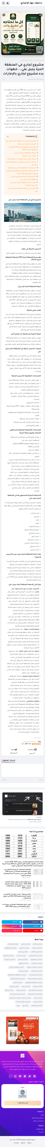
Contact (16, 1143)
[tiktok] (10, 1076)
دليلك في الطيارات (36, 963)
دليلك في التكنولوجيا (11, 948)
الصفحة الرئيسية (39, 60)
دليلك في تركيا (26, 986)
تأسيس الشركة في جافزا (27, 144)
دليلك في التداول (37, 948)
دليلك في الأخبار (37, 944)
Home (29, 1143)
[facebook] (34, 1076)
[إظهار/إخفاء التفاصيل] (22, 1041)
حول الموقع (40, 1129)
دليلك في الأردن (25, 944)
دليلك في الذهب (21, 955)
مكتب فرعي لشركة (29, 156)
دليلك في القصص (36, 971)
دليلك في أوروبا (37, 986)
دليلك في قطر (9, 990)
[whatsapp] (15, 1076)
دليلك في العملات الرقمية (34, 967)
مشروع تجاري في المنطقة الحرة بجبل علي (21, 141)
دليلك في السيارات (9, 959)
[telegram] (25, 1076)
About (23, 1143)
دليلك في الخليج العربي (27, 60)
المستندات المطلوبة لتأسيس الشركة (22, 168)
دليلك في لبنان (38, 998)
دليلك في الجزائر (23, 952)
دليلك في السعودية (36, 959)
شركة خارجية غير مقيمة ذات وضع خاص (21, 159)
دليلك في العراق (23, 963)
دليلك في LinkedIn (36, 1005)
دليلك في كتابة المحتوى (35, 994)
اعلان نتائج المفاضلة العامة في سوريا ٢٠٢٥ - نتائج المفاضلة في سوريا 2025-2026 (16, 905)
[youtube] (20, 1076)
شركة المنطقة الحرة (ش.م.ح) (25, 153)
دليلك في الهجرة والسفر (18, 979)
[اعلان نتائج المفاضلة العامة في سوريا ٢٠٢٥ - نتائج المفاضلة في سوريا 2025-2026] (37, 907)
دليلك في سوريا (21, 990)
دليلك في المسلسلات (35, 975)
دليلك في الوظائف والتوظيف (33, 982)
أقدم (4, 780)
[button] (42, 3)
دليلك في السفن (23, 959)
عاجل (18, 1005)
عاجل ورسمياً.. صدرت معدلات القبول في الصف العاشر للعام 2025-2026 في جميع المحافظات (17, 896)
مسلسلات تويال (38, 1121)
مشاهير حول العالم (38, 1118)
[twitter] (30, 1076)
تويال (42, 1115)
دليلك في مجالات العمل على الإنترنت (20, 998)
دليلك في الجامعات (36, 952)
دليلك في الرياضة (8, 955)
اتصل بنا (41, 1132)
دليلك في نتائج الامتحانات (23, 1002)
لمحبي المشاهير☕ (22, 1103)
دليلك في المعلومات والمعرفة (17, 975)
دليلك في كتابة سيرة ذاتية (17, 994)
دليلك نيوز (25, 1005)
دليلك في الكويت (23, 971)
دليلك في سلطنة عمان (35, 990)
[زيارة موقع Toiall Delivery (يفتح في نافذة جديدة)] (22, 1030)
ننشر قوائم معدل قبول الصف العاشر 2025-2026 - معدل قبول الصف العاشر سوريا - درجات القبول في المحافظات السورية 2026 (18, 885)
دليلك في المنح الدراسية (35, 979)
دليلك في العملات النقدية (16, 967)
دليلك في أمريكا (17, 982)
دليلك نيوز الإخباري (30, 3)
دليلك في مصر (37, 1002)
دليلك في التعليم (24, 948)
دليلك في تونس (14, 986)
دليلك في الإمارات (13, 944)
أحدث (40, 780)
